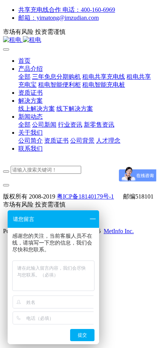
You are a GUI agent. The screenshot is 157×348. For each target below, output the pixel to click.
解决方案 (30, 100)
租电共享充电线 (103, 76)
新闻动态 (30, 116)
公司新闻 (44, 124)
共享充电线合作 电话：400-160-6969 (66, 9)
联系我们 (30, 148)
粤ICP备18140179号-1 (85, 196)
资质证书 (30, 92)
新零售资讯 (99, 124)
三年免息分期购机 (56, 76)
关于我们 (30, 132)
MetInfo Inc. (119, 231)
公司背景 (82, 140)
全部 (24, 76)
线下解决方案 (74, 108)
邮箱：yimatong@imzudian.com (58, 17)
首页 (24, 60)
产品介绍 (30, 68)
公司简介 (30, 140)
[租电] (78, 40)
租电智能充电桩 (103, 84)
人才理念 (108, 140)
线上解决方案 (36, 108)
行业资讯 (70, 124)
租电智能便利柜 (59, 84)
